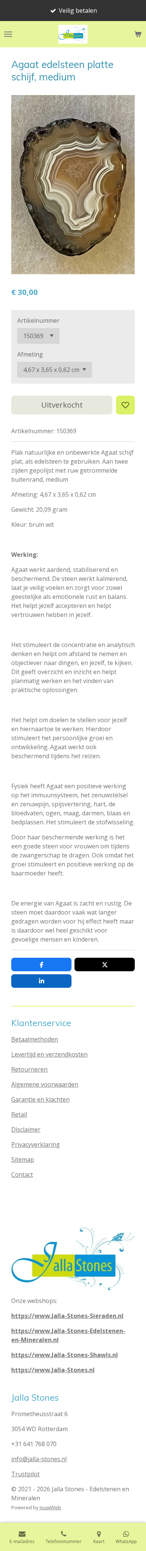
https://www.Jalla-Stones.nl (53, 1370)
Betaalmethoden (34, 1039)
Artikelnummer (38, 320)
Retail (19, 1114)
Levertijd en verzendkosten (49, 1054)
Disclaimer (25, 1129)
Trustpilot (25, 1474)
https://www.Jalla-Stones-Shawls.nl (64, 1355)
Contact (22, 1174)
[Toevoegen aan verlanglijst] (125, 405)
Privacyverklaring (35, 1144)
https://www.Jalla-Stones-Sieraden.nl (67, 1316)
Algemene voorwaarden (44, 1084)
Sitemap (22, 1159)
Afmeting (30, 354)
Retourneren (29, 1069)
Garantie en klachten (40, 1099)
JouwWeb (50, 1507)
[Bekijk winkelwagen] (138, 34)
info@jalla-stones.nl (39, 1459)
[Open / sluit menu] (8, 34)
